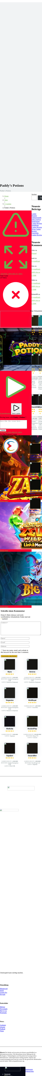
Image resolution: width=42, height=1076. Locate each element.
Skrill (2, 990)
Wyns (10, 672)
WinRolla (9, 729)
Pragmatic (3, 1013)
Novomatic (4, 1009)
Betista (32, 672)
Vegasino (10, 700)
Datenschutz (29, 1071)
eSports (2, 1027)
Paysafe (2, 994)
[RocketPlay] (32, 726)
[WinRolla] (9, 726)
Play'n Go (3, 1011)
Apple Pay (3, 992)
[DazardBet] (32, 753)
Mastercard (4, 989)
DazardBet (32, 756)
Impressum (29, 1069)
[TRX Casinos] (12, 1070)
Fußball (2, 1029)
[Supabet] (9, 753)
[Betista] (32, 669)
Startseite (7, 1074)
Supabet (9, 756)
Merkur (2, 1007)
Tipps (2, 1031)
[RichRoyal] (32, 698)
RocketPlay (32, 729)
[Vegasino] (9, 698)
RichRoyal (32, 700)
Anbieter (3, 1025)
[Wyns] (9, 669)
